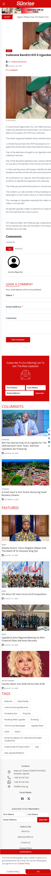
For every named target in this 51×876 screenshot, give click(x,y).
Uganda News (37, 725)
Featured (8, 701)
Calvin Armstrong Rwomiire (16, 707)
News (4, 545)
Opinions (5, 440)
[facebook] (49, 434)
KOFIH (17, 731)
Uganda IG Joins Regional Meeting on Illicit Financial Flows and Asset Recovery (23, 639)
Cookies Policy (25, 848)
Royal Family (23, 701)
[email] (49, 430)
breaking (35, 719)
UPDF (6, 731)
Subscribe (39, 393)
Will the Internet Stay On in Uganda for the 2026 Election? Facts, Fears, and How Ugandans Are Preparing (24, 445)
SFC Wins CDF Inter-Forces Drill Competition (24, 594)
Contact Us (25, 842)
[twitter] (49, 438)
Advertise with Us (25, 837)
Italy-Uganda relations (14, 753)
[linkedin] (49, 442)
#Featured (18, 249)
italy (37, 746)
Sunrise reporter (18, 62)
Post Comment (18, 339)
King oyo (27, 713)
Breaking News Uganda (14, 719)
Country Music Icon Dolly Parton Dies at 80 (23, 683)
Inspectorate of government (16, 746)
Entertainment (8, 681)
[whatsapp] (49, 446)
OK (38, 871)
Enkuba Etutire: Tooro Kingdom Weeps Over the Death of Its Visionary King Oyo (24, 549)
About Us (25, 831)
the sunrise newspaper (15, 725)
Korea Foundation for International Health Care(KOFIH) (23, 739)
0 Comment (13, 70)
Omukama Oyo (10, 713)
